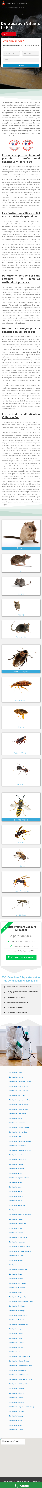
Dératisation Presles (15, 1352)
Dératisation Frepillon (16, 1210)
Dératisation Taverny (16, 1416)
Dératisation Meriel (15, 1292)
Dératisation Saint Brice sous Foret (20, 1365)
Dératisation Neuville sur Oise (18, 1324)
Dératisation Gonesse (16, 1219)
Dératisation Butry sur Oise (18, 1132)
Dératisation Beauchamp (17, 1095)
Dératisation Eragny (15, 1187)
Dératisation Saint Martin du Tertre (20, 1379)
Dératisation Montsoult (16, 1320)
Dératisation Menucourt (17, 1288)
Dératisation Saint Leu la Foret (19, 1375)
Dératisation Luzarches (16, 1265)
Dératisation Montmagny (17, 1310)
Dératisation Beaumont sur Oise (19, 1100)
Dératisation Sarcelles (16, 1402)
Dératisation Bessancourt (17, 1113)
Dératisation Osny (15, 1329)
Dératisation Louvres (16, 1260)
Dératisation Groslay (16, 1228)
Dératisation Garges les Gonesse (20, 1214)
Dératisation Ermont (15, 1191)
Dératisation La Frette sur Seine (19, 1246)
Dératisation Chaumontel (17, 1146)
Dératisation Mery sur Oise (18, 1297)
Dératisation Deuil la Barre (17, 1159)
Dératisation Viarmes (16, 1430)
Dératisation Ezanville (16, 1196)
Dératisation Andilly (15, 1072)
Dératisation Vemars (15, 1425)
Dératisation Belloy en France (19, 1104)
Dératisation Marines (16, 1278)
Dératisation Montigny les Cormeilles (21, 1301)
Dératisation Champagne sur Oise (20, 1141)
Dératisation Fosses (15, 1201)
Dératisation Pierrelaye (16, 1343)
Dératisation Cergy (15, 1136)
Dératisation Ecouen (15, 1173)
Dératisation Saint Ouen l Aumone (20, 1384)
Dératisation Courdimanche (18, 1155)
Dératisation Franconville (17, 1205)
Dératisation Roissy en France (19, 1361)
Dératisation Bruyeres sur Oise (19, 1127)
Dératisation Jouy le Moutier (18, 1237)
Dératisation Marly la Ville (17, 1283)
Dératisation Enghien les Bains (19, 1178)
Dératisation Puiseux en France (19, 1356)
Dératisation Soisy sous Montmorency (21, 1407)
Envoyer (21, 65)
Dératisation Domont (16, 1164)
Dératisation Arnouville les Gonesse (20, 1081)
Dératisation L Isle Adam (17, 1242)
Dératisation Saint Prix (16, 1388)
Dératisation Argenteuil (16, 1077)
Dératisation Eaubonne (16, 1168)
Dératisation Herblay (16, 1233)
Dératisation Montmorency (18, 1315)
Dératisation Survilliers (16, 1411)
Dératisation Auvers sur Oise (18, 1091)
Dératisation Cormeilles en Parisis (20, 1150)
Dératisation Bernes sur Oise (18, 1109)
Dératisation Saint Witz (16, 1393)
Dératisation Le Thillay (16, 1255)
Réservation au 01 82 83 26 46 (22, 957)
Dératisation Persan (15, 1338)
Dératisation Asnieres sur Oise (19, 1086)
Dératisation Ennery (15, 1182)
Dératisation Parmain (16, 1333)
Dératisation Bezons (15, 1118)
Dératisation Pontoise (16, 1347)
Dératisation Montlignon (17, 1306)
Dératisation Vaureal (15, 1420)
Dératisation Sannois (16, 1398)
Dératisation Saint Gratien (17, 1370)
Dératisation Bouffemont (17, 1123)
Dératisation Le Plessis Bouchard (20, 1251)
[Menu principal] (37, 3)
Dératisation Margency (16, 1274)
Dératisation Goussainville (17, 1223)
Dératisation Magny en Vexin (18, 1269)
